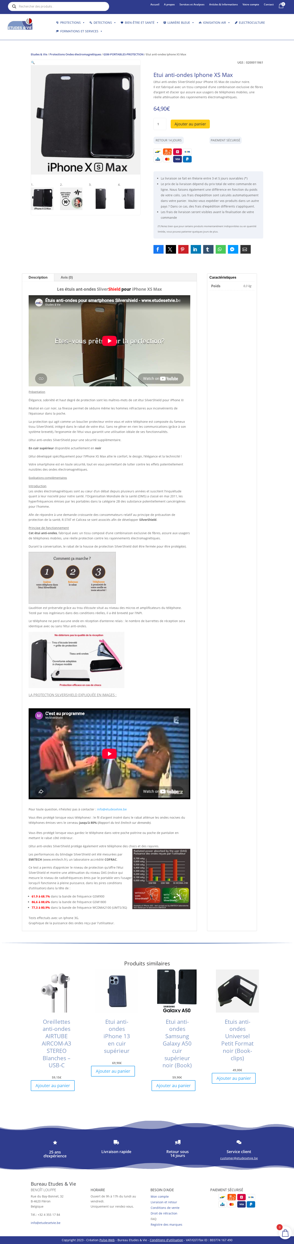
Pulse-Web (107, 1240)
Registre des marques (166, 1224)
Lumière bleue (178, 22)
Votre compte (251, 4)
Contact (269, 4)
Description (38, 277)
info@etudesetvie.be (112, 809)
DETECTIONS (103, 22)
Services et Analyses (191, 4)
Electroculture (252, 22)
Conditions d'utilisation (166, 1240)
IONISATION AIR (214, 22)
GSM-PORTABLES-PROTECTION (123, 54)
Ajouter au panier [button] (53, 1085)
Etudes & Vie (39, 54)
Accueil (154, 4)
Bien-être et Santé (140, 22)
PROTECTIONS (70, 22)
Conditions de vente (165, 1208)
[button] (33, 62)
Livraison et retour (164, 1202)
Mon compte (160, 1196)
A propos (169, 4)
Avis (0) (67, 277)
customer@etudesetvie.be (239, 1158)
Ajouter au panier (190, 123)
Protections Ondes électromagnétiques (75, 54)
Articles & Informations (223, 4)
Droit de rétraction (164, 1213)
